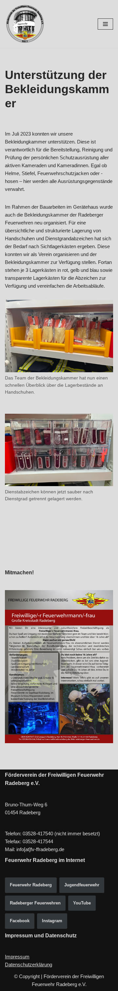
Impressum (17, 956)
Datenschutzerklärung (28, 964)
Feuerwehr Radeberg (31, 884)
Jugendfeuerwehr (81, 884)
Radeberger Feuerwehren (35, 902)
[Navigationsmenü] (105, 24)
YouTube (82, 902)
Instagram (52, 920)
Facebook (20, 920)
